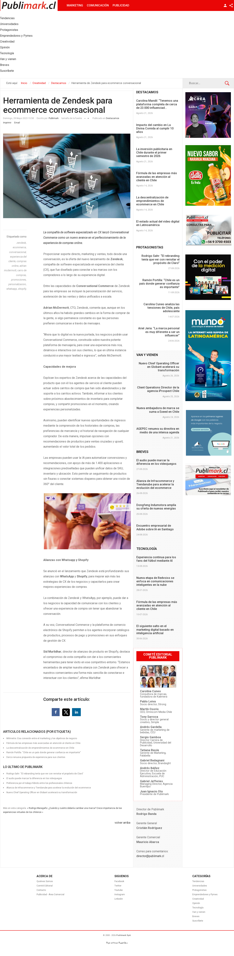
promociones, (19, 279)
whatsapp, (12, 288)
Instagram (119, 894)
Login (225, 5)
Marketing (75, 5)
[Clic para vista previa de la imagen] (66, 176)
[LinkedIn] (76, 712)
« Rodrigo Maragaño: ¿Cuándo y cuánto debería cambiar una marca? (61, 808)
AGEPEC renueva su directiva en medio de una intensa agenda (157, 430)
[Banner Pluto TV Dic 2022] (208, 299)
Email (17, 122)
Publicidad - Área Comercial (50, 894)
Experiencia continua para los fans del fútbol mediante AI (156, 558)
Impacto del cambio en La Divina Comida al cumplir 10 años (154, 128)
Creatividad (198, 899)
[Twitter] (66, 712)
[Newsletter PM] (208, 494)
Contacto (41, 890)
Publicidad (121, 5)
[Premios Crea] (208, 136)
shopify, (22, 288)
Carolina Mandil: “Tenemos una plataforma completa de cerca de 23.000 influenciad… (157, 104)
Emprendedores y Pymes (205, 894)
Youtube (118, 890)
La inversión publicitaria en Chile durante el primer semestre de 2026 (154, 152)
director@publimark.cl (150, 856)
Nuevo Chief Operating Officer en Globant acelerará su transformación (41, 792)
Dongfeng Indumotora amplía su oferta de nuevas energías (156, 506)
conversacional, (18, 252)
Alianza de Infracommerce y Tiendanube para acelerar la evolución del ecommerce (155, 484)
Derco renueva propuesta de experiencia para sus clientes (35, 757)
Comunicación (98, 5)
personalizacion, (17, 284)
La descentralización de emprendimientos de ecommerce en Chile (152, 201)
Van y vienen (198, 912)
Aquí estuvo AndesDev (117, 943)
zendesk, (22, 242)
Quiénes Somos (45, 881)
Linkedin (118, 899)
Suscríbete (197, 920)
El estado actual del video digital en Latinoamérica (157, 223)
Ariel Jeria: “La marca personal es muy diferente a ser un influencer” (159, 332)
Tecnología (197, 907)
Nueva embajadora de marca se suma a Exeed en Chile (158, 409)
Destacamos (112, 118)
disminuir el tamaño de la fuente (85, 117)
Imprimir (7, 122)
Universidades (199, 885)
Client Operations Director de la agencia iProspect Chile (158, 389)
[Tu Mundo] (208, 400)
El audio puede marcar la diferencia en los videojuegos (156, 462)
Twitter (117, 885)
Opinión (196, 903)
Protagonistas (199, 890)
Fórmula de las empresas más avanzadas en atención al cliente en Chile (156, 176)
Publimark (53, 118)
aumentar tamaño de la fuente (88, 117)
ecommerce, (20, 247)
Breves (195, 916)
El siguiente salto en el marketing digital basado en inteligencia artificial (155, 629)
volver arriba (122, 822)
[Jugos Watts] (208, 204)
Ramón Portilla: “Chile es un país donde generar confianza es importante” (159, 283)
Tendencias (198, 881)
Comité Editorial (45, 885)
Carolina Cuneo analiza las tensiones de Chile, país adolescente (162, 307)
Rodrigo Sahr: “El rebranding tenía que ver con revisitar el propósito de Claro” (160, 259)
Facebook (119, 881)
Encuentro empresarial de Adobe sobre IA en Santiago (155, 527)
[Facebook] (56, 712)
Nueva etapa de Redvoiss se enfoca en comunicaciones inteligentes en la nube (155, 581)
